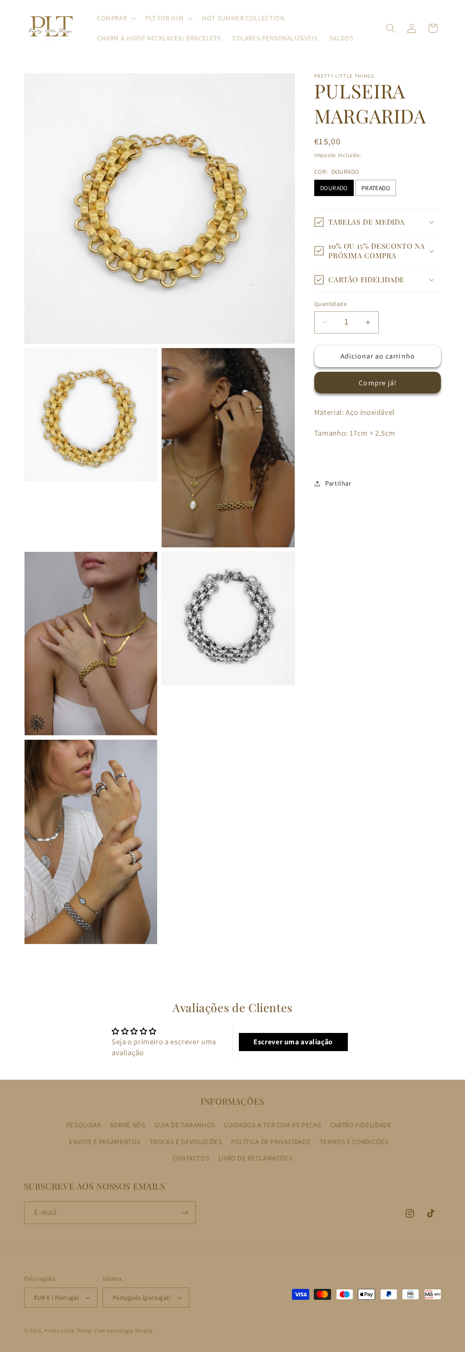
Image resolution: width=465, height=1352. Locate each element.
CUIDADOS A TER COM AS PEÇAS (272, 1125)
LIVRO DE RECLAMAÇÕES (255, 1158)
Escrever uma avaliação (293, 1042)
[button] (115, 18)
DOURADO (334, 188)
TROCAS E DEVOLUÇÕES (186, 1141)
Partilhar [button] (338, 483)
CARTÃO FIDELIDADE (361, 1125)
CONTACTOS (191, 1158)
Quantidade (330, 304)
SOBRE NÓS (128, 1125)
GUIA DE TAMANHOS (184, 1125)
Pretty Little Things (69, 1330)
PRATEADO (375, 188)
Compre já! (377, 383)
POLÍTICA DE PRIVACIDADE (271, 1141)
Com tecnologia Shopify (123, 1330)
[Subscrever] (184, 1212)
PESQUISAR (83, 1125)
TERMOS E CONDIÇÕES (354, 1141)
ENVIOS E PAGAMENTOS (105, 1141)
